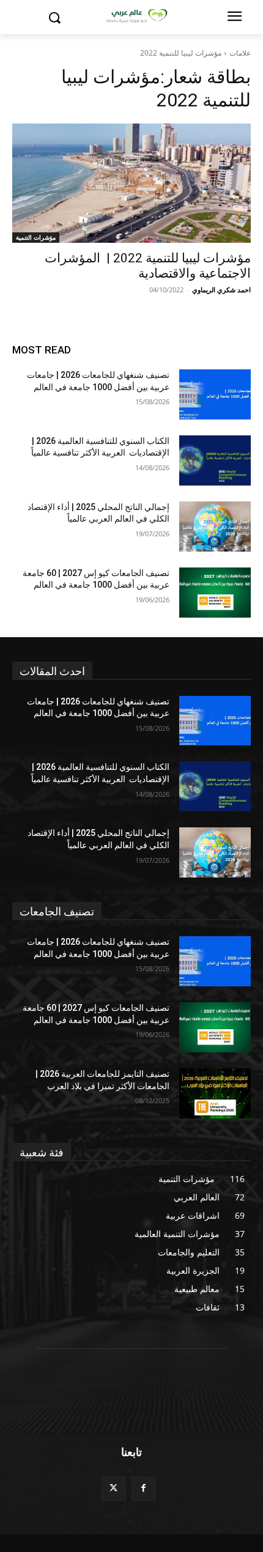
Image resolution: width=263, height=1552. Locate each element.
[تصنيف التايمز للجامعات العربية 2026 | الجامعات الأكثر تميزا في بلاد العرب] (215, 1093)
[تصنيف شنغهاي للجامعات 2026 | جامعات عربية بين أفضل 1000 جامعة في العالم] (215, 394)
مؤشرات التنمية (36, 237)
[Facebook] (143, 1489)
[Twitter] (113, 1489)
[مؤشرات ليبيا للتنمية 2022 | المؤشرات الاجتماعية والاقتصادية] (131, 183)
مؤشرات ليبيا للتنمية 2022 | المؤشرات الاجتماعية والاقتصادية (148, 266)
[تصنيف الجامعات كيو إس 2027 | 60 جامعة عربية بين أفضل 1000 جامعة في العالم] (215, 592)
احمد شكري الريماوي (221, 289)
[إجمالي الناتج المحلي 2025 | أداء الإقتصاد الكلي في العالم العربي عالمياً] (215, 526)
